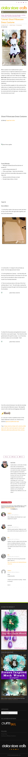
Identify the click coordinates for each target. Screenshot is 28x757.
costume (20, 426)
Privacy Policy (4, 734)
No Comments (14, 653)
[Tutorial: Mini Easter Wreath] (14, 629)
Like (7, 456)
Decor (13, 650)
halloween (3, 430)
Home (2, 15)
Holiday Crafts (17, 650)
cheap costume (8, 426)
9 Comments (19, 25)
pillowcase (9, 430)
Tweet (14, 456)
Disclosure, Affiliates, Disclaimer (8, 736)
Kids (6, 16)
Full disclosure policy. (10, 507)
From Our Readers (16, 15)
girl (23, 428)
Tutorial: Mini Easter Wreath (7, 652)
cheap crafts (9, 650)
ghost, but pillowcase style (12, 421)
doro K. (9, 570)
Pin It (22, 456)
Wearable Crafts (16, 16)
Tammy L (10, 513)
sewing (22, 430)
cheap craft (15, 426)
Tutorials (9, 16)
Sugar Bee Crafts (10, 120)
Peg (8, 537)
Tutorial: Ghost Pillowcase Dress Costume (12, 21)
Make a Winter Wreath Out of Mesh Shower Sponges (13, 698)
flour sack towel (11, 428)
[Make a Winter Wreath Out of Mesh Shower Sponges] (14, 675)
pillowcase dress (16, 430)
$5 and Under (8, 15)
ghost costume (18, 428)
